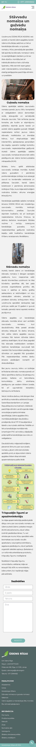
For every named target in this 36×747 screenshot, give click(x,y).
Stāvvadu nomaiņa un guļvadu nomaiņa (15, 694)
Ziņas (3, 725)
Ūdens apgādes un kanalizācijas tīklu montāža (17, 701)
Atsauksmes (6, 685)
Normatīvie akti (7, 728)
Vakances (5, 698)
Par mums (5, 715)
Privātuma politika (8, 718)
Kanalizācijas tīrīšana (9, 691)
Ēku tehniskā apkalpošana (11, 704)
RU (5, 2)
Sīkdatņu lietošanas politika (11, 734)
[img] (9, 7)
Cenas (4, 688)
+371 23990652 (27, 2)
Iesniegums (6, 731)
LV (3, 2)
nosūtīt (18, 640)
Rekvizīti (5, 721)
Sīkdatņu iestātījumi (8, 738)
